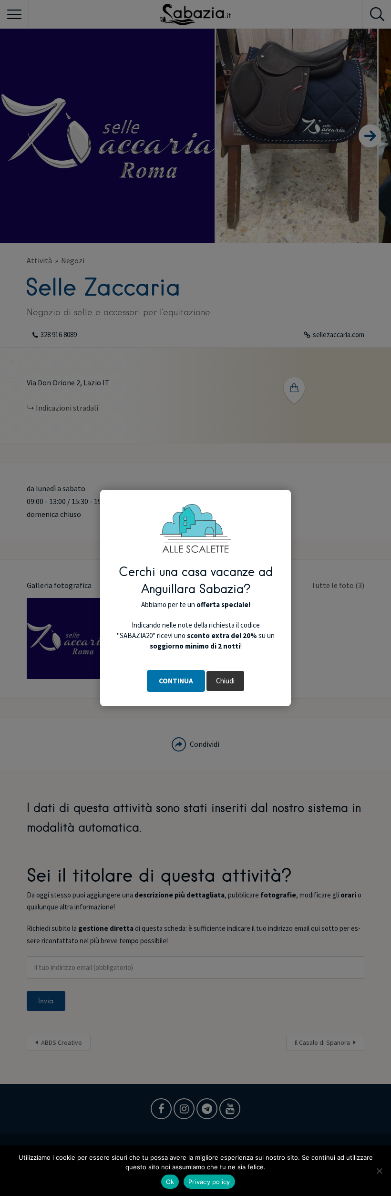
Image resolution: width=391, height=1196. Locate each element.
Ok (170, 1182)
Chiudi (225, 680)
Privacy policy (209, 1182)
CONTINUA (176, 680)
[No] (379, 1170)
